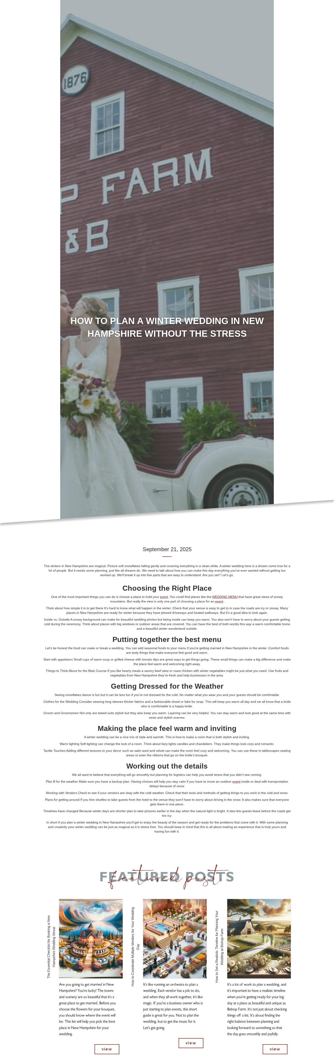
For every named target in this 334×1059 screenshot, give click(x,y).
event (164, 597)
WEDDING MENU (225, 597)
